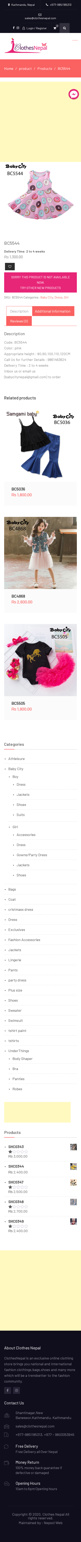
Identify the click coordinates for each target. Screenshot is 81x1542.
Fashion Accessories (24, 939)
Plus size (15, 990)
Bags (12, 889)
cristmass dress (20, 909)
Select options (40, 446)
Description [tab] (19, 311)
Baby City (46, 297)
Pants (13, 970)
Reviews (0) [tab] (19, 321)
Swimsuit (15, 1020)
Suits (21, 814)
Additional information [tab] (52, 311)
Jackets (23, 794)
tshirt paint (17, 1030)
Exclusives (16, 929)
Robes (17, 1089)
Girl (66, 297)
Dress (58, 297)
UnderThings (18, 1050)
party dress (17, 980)
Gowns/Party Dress (32, 854)
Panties (18, 1078)
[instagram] (16, 1390)
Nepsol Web (53, 1522)
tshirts (13, 1040)
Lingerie (14, 960)
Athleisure (16, 758)
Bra (15, 1068)
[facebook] (7, 1390)
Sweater (15, 1010)
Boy (15, 776)
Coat (12, 899)
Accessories (26, 834)
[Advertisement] (40, 122)
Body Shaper (22, 1058)
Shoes (21, 804)
